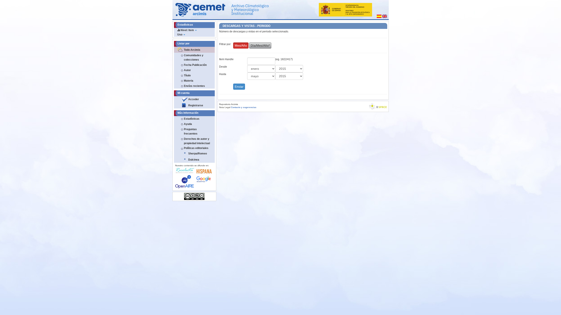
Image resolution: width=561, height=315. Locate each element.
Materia (188, 80)
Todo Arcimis (192, 49)
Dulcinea (193, 159)
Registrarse (195, 105)
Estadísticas (191, 118)
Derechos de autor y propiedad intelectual (197, 141)
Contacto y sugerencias (243, 107)
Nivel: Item (187, 30)
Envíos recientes (194, 86)
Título (187, 75)
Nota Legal (224, 107)
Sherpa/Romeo (197, 153)
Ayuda (188, 124)
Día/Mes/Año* (260, 45)
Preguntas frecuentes (190, 131)
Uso (180, 34)
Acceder (193, 99)
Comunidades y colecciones (193, 57)
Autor (187, 70)
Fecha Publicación (195, 64)
